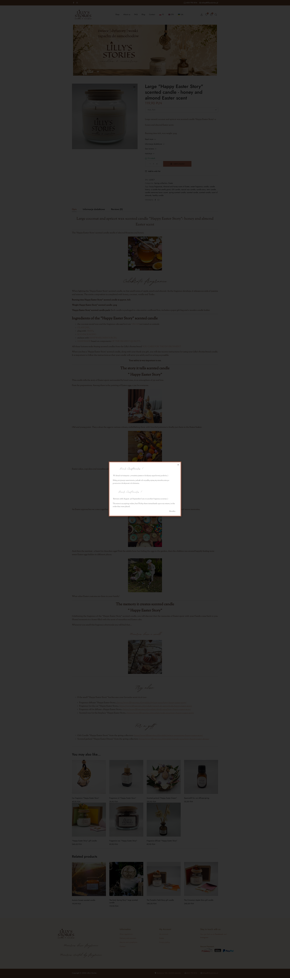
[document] (145, 489)
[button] (178, 465)
